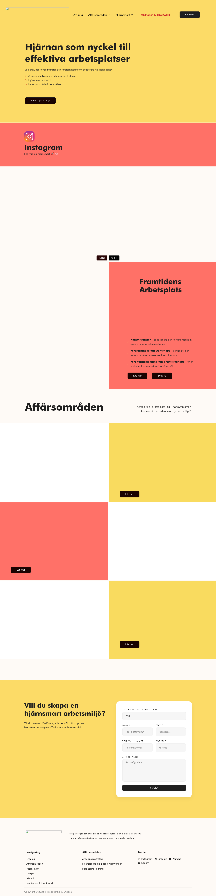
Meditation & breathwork (155, 15)
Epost (159, 725)
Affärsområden (97, 14)
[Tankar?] (135, 169)
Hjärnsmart (123, 14)
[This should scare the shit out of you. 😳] (81, 169)
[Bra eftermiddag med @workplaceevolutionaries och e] (135, 202)
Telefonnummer (132, 741)
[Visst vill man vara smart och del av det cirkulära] (27, 219)
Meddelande (130, 757)
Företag (161, 741)
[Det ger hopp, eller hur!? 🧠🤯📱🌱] (27, 169)
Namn (126, 725)
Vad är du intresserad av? (140, 709)
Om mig (77, 14)
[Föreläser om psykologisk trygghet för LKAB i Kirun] (81, 193)
